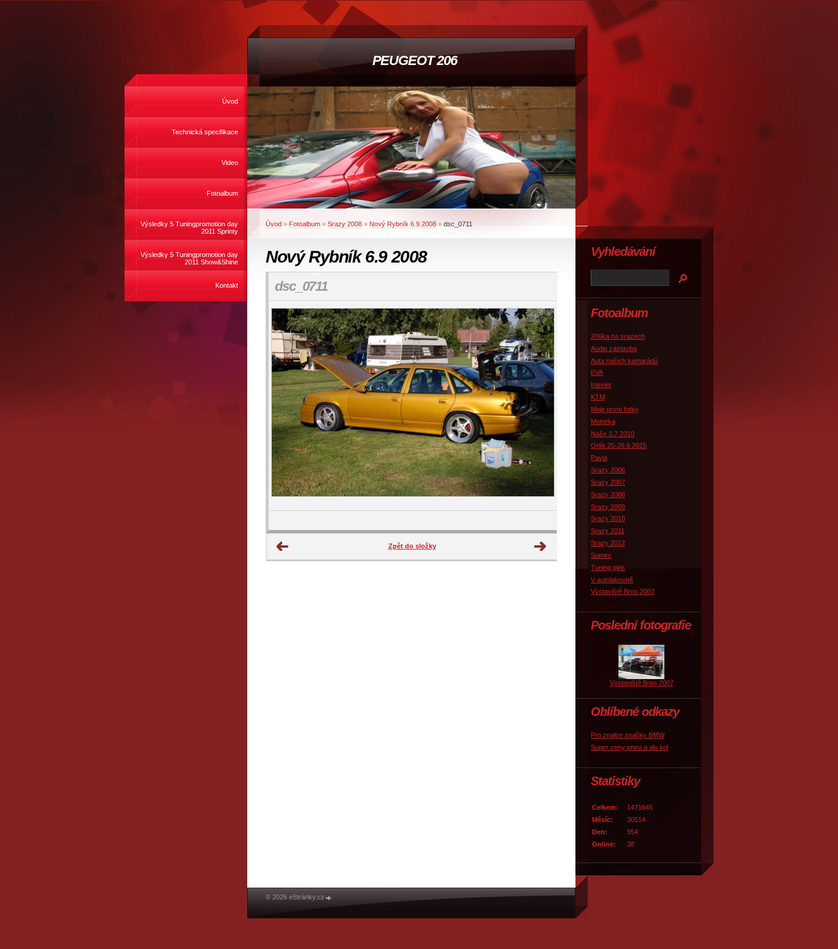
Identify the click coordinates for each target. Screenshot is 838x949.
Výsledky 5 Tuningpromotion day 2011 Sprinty (189, 227)
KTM (598, 397)
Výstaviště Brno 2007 (623, 591)
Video (229, 162)
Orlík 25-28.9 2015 (619, 445)
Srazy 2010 (608, 518)
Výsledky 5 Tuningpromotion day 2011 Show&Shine (189, 258)
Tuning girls (608, 567)
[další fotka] (536, 406)
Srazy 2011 (608, 530)
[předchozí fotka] (288, 406)
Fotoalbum (222, 193)
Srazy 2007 (608, 482)
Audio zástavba (614, 348)
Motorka (603, 421)
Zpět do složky (412, 546)
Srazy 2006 (608, 470)
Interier (601, 384)
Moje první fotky (615, 409)
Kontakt (226, 285)
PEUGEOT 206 (414, 60)
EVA (597, 372)
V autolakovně (612, 579)
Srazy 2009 (608, 506)
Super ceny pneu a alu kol (629, 747)
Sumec (601, 555)
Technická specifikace (205, 132)
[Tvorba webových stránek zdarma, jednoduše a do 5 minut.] (329, 898)
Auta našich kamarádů (624, 360)
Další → (540, 546)
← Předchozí (283, 546)
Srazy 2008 (345, 224)
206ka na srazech (618, 336)
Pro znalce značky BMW (627, 735)
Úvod (230, 101)
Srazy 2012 (608, 543)
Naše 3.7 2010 (612, 433)
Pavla (599, 457)
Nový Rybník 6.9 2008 (402, 224)
